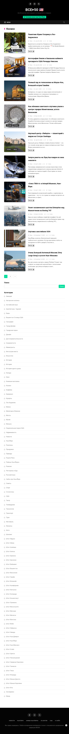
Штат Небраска (11, 628)
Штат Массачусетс (12, 607)
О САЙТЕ (57, 720)
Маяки (8, 407)
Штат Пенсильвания (13, 658)
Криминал (9, 394)
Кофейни (9, 390)
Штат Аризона (11, 556)
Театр (8, 500)
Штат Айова (10, 543)
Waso (31, 41)
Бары (8, 313)
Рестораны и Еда (12, 471)
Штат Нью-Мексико (19, 268)
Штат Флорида (11, 675)
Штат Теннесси (11, 666)
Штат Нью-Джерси (12, 636)
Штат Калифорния (12, 585)
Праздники (10, 449)
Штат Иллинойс (11, 581)
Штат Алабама (11, 547)
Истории (9, 125)
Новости (9, 436)
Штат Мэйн (10, 624)
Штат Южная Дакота (13, 679)
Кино (7, 377)
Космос (9, 50)
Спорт (8, 488)
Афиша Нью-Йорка (32, 720)
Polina (31, 140)
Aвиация (9, 175)
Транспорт (9, 513)
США (7, 496)
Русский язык (10, 475)
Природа (9, 454)
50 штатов (44, 720)
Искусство (9, 74)
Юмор (8, 696)
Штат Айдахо (10, 539)
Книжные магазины (12, 381)
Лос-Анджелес (17, 50)
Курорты (9, 398)
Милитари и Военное (13, 411)
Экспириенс (10, 692)
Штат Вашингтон (12, 568)
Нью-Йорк (9, 441)
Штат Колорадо (11, 594)
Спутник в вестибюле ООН (39, 232)
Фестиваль (9, 522)
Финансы (9, 526)
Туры (8, 517)
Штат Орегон (10, 653)
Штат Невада (10, 632)
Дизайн (8, 334)
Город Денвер (10, 326)
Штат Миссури (11, 611)
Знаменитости (11, 343)
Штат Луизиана (11, 602)
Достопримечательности (13, 241)
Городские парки (12, 330)
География (9, 322)
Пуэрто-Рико (10, 458)
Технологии (10, 509)
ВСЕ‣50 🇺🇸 (34, 10)
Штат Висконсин (11, 573)
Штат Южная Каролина (14, 683)
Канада (8, 373)
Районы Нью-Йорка (12, 462)
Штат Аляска (10, 551)
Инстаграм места (12, 351)
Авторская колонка (12, 300)
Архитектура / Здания (13, 309)
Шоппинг (9, 534)
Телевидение (10, 505)
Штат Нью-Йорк (11, 641)
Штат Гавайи (17, 98)
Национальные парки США (15, 428)
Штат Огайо (10, 649)
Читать (30, 51)
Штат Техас (10, 670)
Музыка (9, 424)
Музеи (15, 149)
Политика (9, 445)
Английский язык (12, 305)
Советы (8, 483)
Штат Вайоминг (11, 564)
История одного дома (13, 368)
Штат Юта (9, 687)
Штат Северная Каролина (14, 662)
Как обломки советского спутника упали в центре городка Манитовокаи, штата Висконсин (46, 109)
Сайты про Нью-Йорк (13, 479)
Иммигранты (10, 347)
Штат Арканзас (11, 560)
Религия (9, 466)
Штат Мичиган (11, 615)
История (9, 244)
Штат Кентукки (11, 590)
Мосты (8, 415)
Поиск (6, 283)
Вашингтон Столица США (14, 317)
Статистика (10, 492)
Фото (8, 530)
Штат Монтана (11, 619)
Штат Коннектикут (12, 598)
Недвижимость (11, 432)
